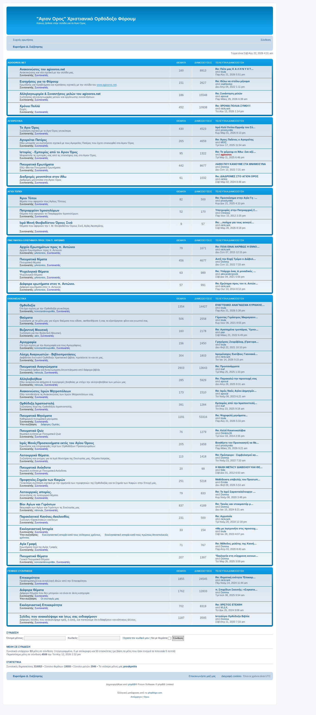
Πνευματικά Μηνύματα (36, 415)
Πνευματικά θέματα (33, 259)
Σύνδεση (12, 632)
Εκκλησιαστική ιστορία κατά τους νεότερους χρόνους (71, 534)
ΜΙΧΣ (224, 142)
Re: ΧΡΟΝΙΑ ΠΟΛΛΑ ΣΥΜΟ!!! (233, 105)
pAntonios (40, 253)
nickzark (225, 108)
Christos (225, 212)
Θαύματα (26, 317)
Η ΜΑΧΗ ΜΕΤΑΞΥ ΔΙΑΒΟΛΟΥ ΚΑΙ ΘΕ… (239, 467)
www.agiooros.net (107, 84)
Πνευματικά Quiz (32, 430)
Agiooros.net (17, 62)
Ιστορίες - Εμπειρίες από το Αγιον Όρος (49, 152)
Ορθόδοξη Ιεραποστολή (37, 403)
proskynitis (227, 130)
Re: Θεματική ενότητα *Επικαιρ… (235, 577)
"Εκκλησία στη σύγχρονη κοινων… (236, 555)
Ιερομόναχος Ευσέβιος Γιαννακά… (236, 354)
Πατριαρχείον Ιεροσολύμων (39, 210)
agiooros (226, 154)
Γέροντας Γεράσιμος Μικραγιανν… (236, 317)
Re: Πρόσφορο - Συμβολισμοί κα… (236, 455)
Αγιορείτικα (15, 121)
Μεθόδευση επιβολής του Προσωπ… (237, 479)
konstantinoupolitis (44, 311)
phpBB (132, 684)
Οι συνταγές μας (50, 598)
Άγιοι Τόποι (15, 191)
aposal (224, 96)
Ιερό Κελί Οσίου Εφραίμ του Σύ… (235, 127)
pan (223, 332)
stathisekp (226, 84)
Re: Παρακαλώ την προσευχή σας (236, 378)
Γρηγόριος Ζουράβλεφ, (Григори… (237, 341)
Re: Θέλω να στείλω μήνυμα (232, 81)
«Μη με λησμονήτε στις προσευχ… (236, 528)
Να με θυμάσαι (159, 638)
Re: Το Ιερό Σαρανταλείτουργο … (235, 491)
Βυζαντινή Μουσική (34, 330)
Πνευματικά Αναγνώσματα (38, 366)
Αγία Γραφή (28, 544)
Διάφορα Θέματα (32, 590)
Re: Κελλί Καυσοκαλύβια (230, 430)
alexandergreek (229, 274)
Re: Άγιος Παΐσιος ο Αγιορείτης (234, 139)
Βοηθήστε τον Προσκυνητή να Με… (237, 442)
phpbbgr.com (155, 692)
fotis (223, 470)
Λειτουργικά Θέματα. (35, 455)
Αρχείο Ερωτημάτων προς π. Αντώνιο (47, 247)
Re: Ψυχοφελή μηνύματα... (231, 415)
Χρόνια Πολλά (30, 106)
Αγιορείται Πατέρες (33, 140)
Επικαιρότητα (30, 577)
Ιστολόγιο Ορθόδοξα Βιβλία (232, 616)
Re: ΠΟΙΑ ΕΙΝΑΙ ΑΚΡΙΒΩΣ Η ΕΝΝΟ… (237, 246)
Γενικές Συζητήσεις (20, 571)
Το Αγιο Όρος (29, 127)
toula (223, 71)
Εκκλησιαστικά (17, 298)
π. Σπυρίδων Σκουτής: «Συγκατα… (236, 589)
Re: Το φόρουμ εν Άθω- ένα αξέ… (235, 151)
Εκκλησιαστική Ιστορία (36, 529)
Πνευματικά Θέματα (34, 556)
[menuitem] (21, 40)
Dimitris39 (226, 433)
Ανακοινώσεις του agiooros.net (42, 69)
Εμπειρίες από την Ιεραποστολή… (236, 403)
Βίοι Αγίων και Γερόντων (38, 504)
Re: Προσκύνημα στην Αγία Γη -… (236, 197)
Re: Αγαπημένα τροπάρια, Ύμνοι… (236, 329)
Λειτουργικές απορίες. (36, 492)
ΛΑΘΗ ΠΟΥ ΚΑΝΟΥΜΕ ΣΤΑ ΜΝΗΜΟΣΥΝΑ (240, 164)
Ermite (224, 482)
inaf (223, 369)
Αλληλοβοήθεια (31, 379)
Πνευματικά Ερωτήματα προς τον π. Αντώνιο (36, 240)
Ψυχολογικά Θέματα (34, 271)
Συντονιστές (41, 75)
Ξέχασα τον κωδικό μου (135, 638)
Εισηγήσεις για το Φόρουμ (39, 81)
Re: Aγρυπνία (223, 516)
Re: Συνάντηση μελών (228, 93)
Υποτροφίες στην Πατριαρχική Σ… (236, 210)
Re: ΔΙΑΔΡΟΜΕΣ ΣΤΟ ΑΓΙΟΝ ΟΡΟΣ (236, 176)
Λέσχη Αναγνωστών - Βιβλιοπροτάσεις (48, 354)
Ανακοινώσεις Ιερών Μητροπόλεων (45, 391)
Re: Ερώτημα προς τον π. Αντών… (236, 283)
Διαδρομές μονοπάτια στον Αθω (43, 176)
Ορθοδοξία (27, 305)
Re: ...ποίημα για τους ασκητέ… (234, 222)
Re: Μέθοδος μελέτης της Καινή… (236, 543)
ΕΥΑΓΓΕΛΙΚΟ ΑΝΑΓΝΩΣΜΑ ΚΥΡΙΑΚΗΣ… (240, 305)
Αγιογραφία (28, 342)
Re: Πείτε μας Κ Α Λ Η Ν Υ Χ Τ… (234, 69)
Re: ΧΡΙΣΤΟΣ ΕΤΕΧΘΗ (228, 604)
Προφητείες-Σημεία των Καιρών (42, 480)
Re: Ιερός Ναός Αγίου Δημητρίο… (236, 390)
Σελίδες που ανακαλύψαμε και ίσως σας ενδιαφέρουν (58, 616)
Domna (225, 166)
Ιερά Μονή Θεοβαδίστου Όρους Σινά (46, 222)
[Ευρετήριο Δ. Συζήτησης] (22, 21)
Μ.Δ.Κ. (224, 607)
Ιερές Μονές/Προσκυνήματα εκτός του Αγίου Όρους (57, 443)
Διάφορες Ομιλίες (50, 424)
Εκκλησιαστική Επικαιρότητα (41, 605)
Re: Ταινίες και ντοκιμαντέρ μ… (234, 504)
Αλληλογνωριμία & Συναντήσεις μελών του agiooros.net (60, 94)
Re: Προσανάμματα (227, 366)
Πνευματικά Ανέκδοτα (35, 467)
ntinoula (38, 372)
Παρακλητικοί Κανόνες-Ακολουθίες (44, 516)
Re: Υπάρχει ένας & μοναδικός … (235, 271)
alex (36, 335)
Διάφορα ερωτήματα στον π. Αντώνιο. (47, 284)
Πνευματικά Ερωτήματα (37, 164)
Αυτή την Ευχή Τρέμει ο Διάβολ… (235, 259)
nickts (224, 179)
